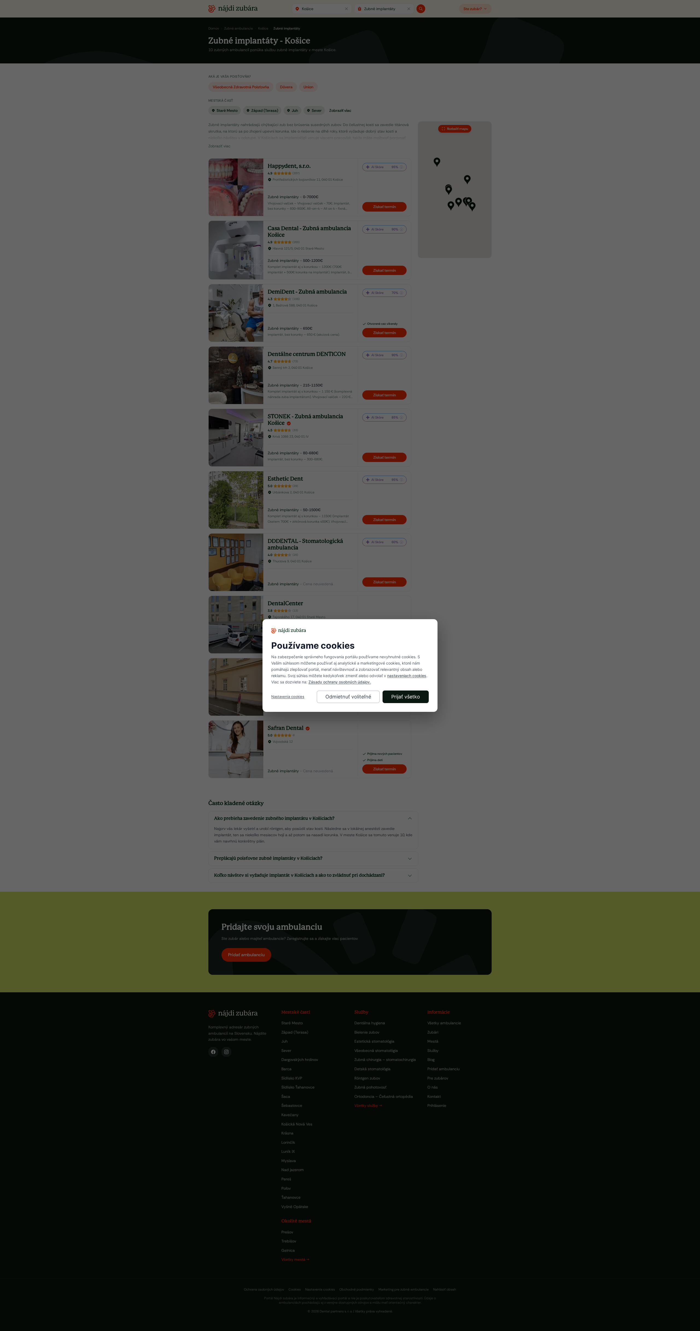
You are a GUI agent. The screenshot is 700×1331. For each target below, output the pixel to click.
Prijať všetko (405, 697)
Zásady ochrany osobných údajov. (339, 682)
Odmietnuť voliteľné (348, 697)
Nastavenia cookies (287, 696)
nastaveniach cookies (406, 675)
